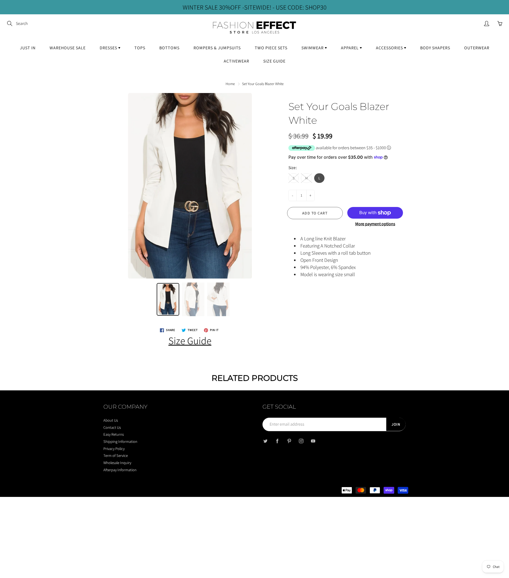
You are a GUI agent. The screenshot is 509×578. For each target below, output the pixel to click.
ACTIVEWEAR (236, 61)
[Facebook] (277, 441)
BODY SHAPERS (435, 48)
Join (396, 424)
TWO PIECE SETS (271, 48)
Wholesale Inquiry (117, 462)
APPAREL (350, 48)
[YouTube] (313, 441)
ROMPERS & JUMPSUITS (217, 48)
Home (230, 83)
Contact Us (112, 427)
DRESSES (109, 48)
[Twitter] (265, 441)
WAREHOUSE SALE (68, 48)
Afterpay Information (120, 469)
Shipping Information (120, 441)
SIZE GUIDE (274, 61)
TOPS (139, 48)
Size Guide (189, 340)
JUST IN (28, 48)
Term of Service (115, 455)
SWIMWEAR (313, 48)
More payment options (375, 224)
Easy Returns (113, 434)
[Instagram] (301, 441)
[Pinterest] (289, 441)
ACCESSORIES (390, 48)
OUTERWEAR (476, 48)
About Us (110, 420)
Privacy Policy (114, 448)
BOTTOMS (169, 48)
